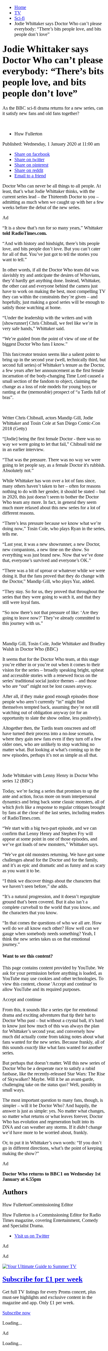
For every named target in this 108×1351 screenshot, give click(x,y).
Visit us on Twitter (31, 1235)
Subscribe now (16, 1312)
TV (17, 12)
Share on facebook (32, 154)
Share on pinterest (31, 164)
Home (20, 7)
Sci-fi (19, 18)
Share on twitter (29, 159)
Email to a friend (30, 175)
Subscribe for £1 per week (42, 1279)
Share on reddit (28, 170)
